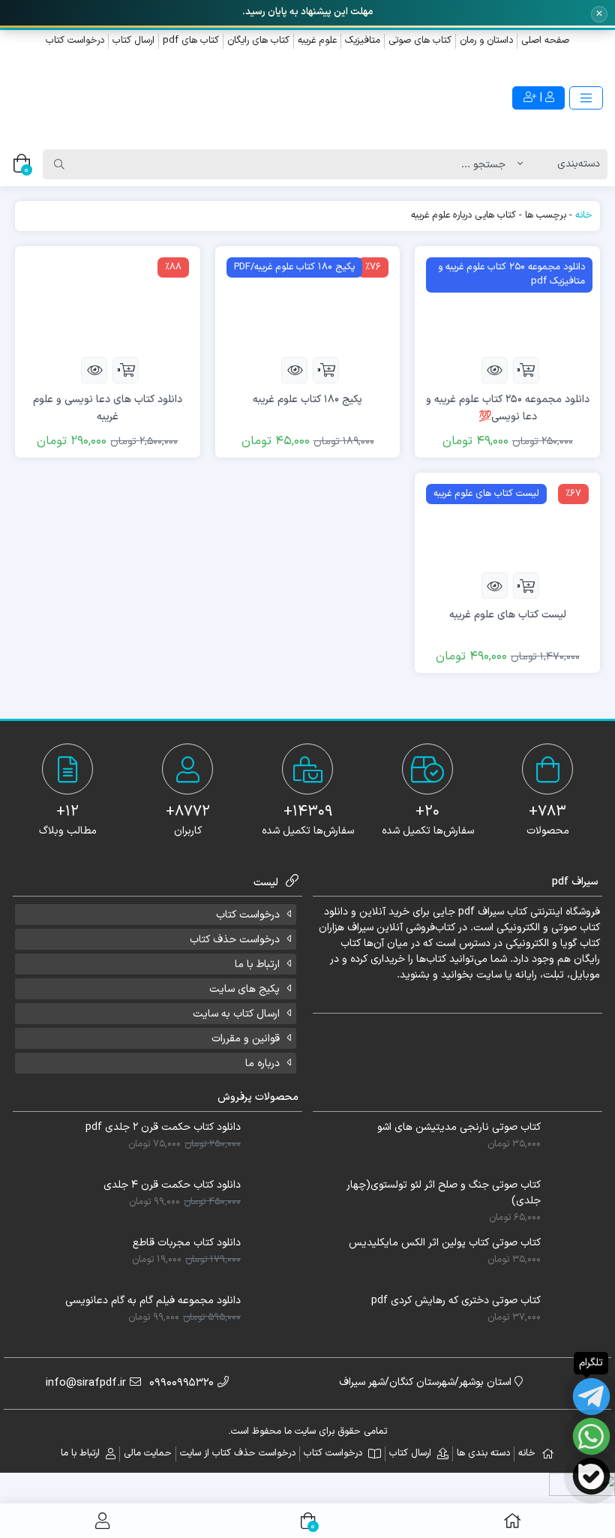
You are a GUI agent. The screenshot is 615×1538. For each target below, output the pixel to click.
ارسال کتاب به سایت (236, 1014)
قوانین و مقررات (246, 1039)
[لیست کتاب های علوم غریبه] (507, 522)
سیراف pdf (481, 912)
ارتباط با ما (257, 964)
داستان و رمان (486, 40)
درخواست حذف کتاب (235, 940)
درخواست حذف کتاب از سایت (238, 1453)
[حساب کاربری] (102, 1520)
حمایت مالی (148, 1453)
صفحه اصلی (545, 40)
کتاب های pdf (191, 40)
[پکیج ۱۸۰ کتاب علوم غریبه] (308, 301)
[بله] (591, 1476)
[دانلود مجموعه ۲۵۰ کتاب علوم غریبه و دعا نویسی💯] (507, 301)
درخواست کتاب (75, 40)
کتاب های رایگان (258, 40)
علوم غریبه (317, 40)
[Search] (59, 164)
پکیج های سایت (244, 989)
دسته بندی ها (483, 1453)
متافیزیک (362, 40)
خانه (583, 215)
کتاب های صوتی (420, 40)
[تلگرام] (591, 1396)
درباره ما (262, 1063)
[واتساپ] (591, 1436)
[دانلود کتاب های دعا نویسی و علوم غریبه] (107, 301)
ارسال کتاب (133, 40)
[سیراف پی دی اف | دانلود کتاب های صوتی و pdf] (154, 99)
